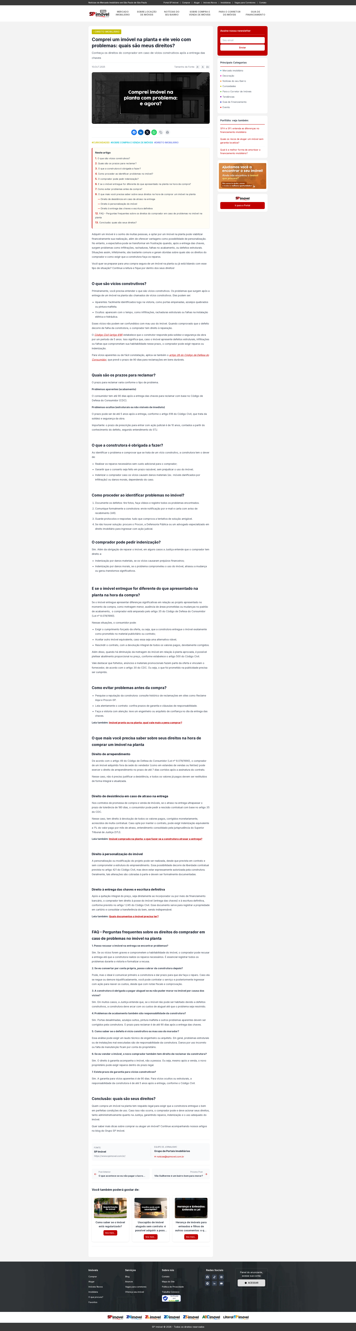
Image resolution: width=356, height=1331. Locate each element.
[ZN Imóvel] (134, 1317)
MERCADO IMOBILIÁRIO (123, 13)
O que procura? (95, 1297)
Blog (127, 1276)
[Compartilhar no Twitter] (147, 132)
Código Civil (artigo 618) (108, 334)
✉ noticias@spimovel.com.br (169, 1156)
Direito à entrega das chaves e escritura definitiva (127, 208)
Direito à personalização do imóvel (119, 203)
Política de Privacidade (173, 1286)
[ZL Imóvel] (153, 1317)
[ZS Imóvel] (191, 1317)
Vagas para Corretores (244, 2)
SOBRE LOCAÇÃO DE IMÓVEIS (147, 13)
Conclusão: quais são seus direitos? (118, 222)
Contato (262, 2)
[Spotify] (207, 1283)
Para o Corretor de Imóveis (236, 91)
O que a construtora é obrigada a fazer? (119, 168)
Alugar (197, 2)
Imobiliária (93, 1292)
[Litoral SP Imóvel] (236, 1317)
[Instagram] (221, 1277)
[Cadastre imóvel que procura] (242, 176)
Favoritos (92, 1302)
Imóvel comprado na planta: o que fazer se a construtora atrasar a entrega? (155, 838)
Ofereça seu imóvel (134, 1292)
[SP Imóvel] (115, 1317)
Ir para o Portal (242, 205)
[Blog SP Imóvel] (99, 13)
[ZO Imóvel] (172, 1317)
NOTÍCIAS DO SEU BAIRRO (171, 13)
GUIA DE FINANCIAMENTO (255, 13)
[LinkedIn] (214, 1283)
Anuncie (129, 1281)
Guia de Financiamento (234, 102)
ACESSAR (253, 1282)
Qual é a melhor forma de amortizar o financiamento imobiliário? (240, 151)
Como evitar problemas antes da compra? (120, 189)
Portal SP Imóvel (171, 2)
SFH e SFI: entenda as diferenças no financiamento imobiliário (239, 130)
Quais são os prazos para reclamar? (117, 163)
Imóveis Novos (210, 2)
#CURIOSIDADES (101, 142)
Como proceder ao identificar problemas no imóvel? (125, 173)
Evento (226, 107)
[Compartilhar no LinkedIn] (141, 132)
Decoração (228, 75)
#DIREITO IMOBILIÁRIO (166, 142)
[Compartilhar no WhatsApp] (154, 132)
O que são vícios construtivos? (114, 158)
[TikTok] (214, 1277)
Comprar (186, 2)
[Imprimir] (167, 132)
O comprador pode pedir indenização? (118, 178)
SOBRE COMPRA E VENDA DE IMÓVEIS (200, 13)
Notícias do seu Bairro (234, 81)
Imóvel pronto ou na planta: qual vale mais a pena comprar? (145, 722)
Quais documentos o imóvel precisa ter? (134, 916)
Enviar (242, 47)
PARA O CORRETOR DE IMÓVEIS (230, 13)
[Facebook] (207, 1277)
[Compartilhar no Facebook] (134, 132)
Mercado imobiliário (232, 70)
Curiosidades (229, 86)
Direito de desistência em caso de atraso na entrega (128, 199)
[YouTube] (221, 1283)
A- (197, 67)
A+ (207, 67)
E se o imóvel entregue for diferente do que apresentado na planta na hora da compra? (144, 184)
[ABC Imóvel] (211, 1317)
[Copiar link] (161, 132)
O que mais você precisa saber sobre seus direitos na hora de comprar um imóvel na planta (147, 194)
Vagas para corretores (135, 1286)
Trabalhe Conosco (170, 1292)
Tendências (228, 96)
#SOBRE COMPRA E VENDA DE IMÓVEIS (132, 142)
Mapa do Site (168, 1281)
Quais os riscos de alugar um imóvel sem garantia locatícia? (241, 141)
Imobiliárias (226, 2)
